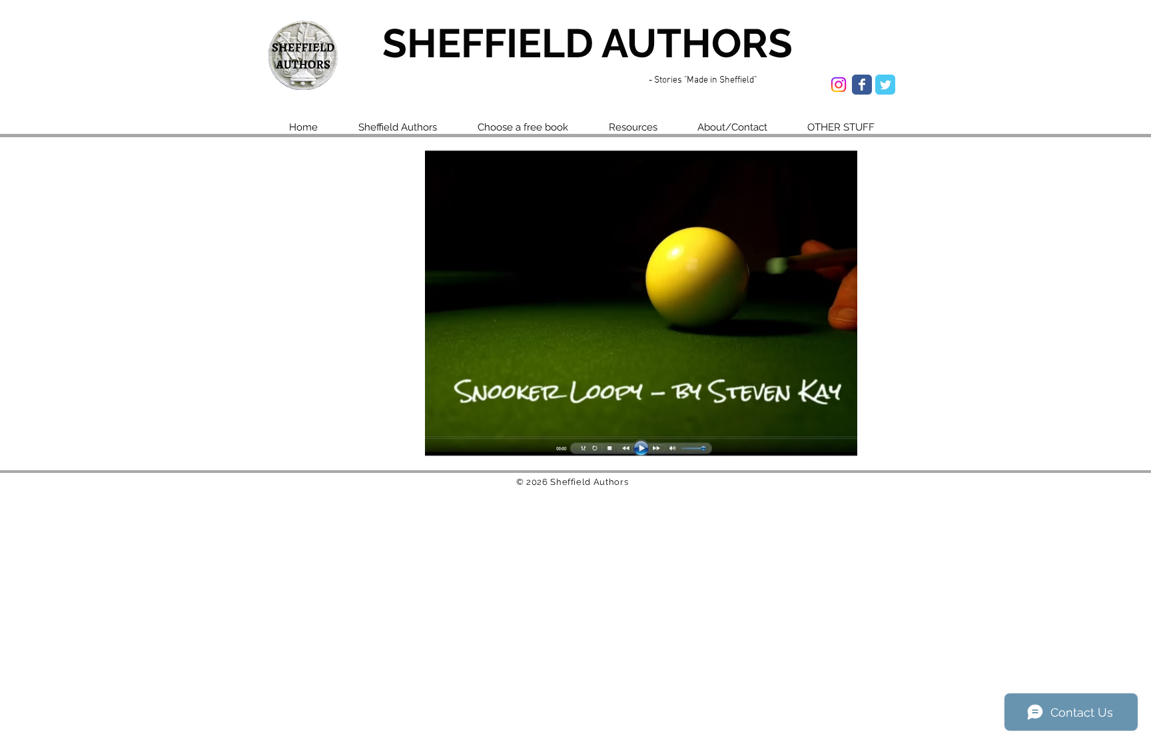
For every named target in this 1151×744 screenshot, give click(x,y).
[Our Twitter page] (885, 85)
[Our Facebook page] (862, 85)
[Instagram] (839, 85)
